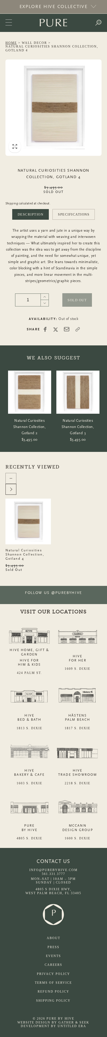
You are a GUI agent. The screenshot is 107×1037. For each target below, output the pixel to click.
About (53, 938)
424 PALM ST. (29, 672)
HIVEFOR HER (77, 658)
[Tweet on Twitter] (55, 329)
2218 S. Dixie (77, 783)
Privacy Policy (53, 973)
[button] (98, 23)
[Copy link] (77, 329)
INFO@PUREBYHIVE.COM (53, 870)
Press (53, 947)
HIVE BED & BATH (29, 717)
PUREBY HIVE (29, 828)
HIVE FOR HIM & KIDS (29, 662)
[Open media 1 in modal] (53, 107)
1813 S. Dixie (29, 728)
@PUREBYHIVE (66, 593)
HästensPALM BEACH (77, 717)
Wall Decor (34, 42)
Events (53, 956)
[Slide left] (10, 478)
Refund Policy (53, 991)
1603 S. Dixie (29, 783)
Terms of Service (53, 982)
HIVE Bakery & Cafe (29, 772)
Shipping (11, 203)
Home (11, 42)
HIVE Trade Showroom (77, 772)
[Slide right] (10, 489)
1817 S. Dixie (77, 728)
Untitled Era (72, 1026)
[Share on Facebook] (45, 329)
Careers (53, 964)
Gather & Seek (73, 1022)
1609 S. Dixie (77, 668)
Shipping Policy (53, 1000)
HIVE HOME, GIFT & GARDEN (29, 652)
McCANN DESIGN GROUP (77, 828)
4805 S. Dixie (29, 838)
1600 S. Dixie (77, 838)
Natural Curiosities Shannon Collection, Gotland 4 (24, 554)
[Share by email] (66, 329)
